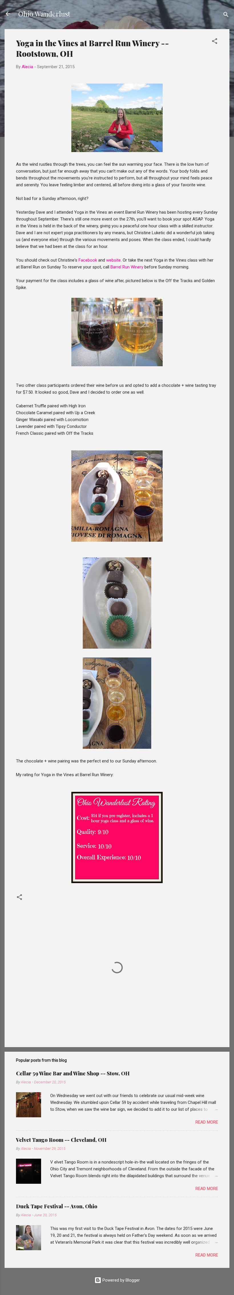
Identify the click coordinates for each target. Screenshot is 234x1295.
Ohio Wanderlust (44, 13)
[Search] (226, 15)
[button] (214, 42)
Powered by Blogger (120, 1280)
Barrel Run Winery (126, 267)
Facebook (87, 260)
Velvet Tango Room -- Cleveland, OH (61, 1139)
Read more (206, 1122)
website (113, 260)
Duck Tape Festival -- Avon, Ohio (56, 1206)
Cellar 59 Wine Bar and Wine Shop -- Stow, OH (73, 1073)
